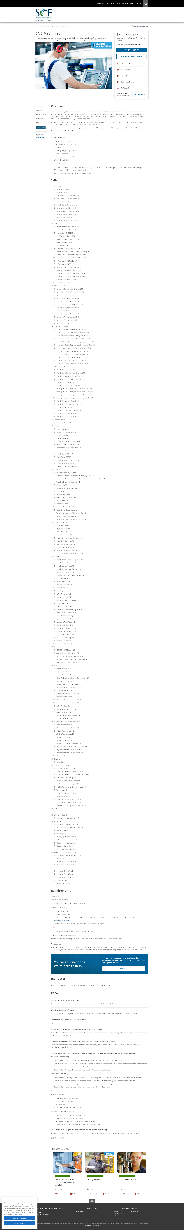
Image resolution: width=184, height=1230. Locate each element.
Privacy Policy (95, 1225)
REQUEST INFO (139, 94)
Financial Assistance (119, 1213)
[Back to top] (92, 1208)
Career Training (79, 1211)
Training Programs (46, 26)
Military (116, 1211)
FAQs (38, 123)
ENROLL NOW (132, 50)
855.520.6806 (40, 137)
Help (115, 1215)
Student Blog (134, 1211)
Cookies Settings (19, 1223)
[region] (19, 1213)
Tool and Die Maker (127, 1179)
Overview (39, 106)
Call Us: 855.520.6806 (140, 26)
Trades (56, 26)
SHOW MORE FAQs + (58, 1138)
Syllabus (39, 110)
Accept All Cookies (19, 1218)
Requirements (41, 114)
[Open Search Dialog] (145, 3)
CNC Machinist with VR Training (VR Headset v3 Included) (65, 1182)
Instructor (39, 118)
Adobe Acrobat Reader (62, 921)
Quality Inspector (94, 1179)
